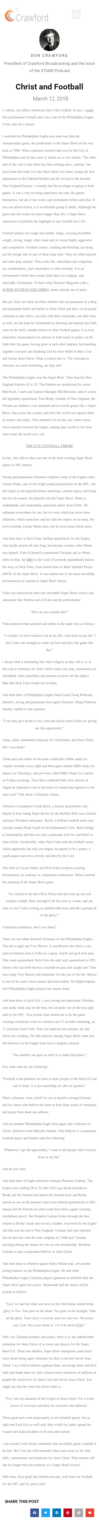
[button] (76, 14)
